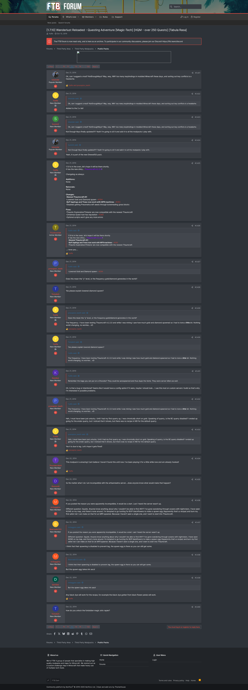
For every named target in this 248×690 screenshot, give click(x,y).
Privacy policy (178, 680)
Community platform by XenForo (71, 687)
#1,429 (197, 308)
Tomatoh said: (73, 342)
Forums (102, 664)
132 (88, 66)
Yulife (51, 34)
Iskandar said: (73, 98)
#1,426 (197, 226)
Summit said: (73, 145)
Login (154, 660)
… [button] (60, 66)
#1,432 (197, 399)
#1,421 (197, 73)
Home (101, 660)
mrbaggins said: (74, 527)
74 (80, 66)
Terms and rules (165, 680)
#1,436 (197, 500)
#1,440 (197, 607)
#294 (100, 199)
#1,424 (197, 140)
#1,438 (197, 555)
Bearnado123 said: (75, 559)
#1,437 (197, 522)
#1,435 (197, 479)
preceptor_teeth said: (77, 313)
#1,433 (197, 430)
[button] (78, 17)
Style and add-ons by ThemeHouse (111, 687)
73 (76, 66)
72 (72, 66)
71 (68, 66)
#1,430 (197, 337)
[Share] (192, 73)
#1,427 (197, 262)
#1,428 (197, 287)
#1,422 (197, 94)
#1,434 (197, 458)
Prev (51, 67)
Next (95, 67)
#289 (101, 214)
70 (64, 66)
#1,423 (197, 117)
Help (187, 680)
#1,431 (197, 371)
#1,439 (197, 578)
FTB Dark (55, 680)
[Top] (197, 680)
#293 (118, 202)
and (79, 85)
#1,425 (197, 163)
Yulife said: (72, 230)
